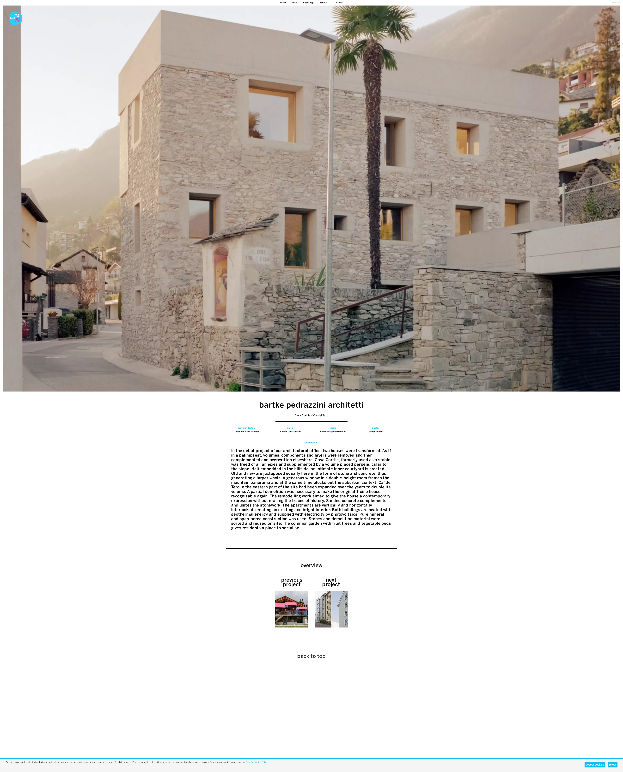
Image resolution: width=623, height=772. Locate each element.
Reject (612, 764)
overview (312, 565)
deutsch (616, 2)
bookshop (308, 2)
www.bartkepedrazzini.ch (333, 431)
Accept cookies (595, 764)
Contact (323, 2)
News (294, 2)
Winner (339, 2)
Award (283, 2)
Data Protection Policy (257, 762)
